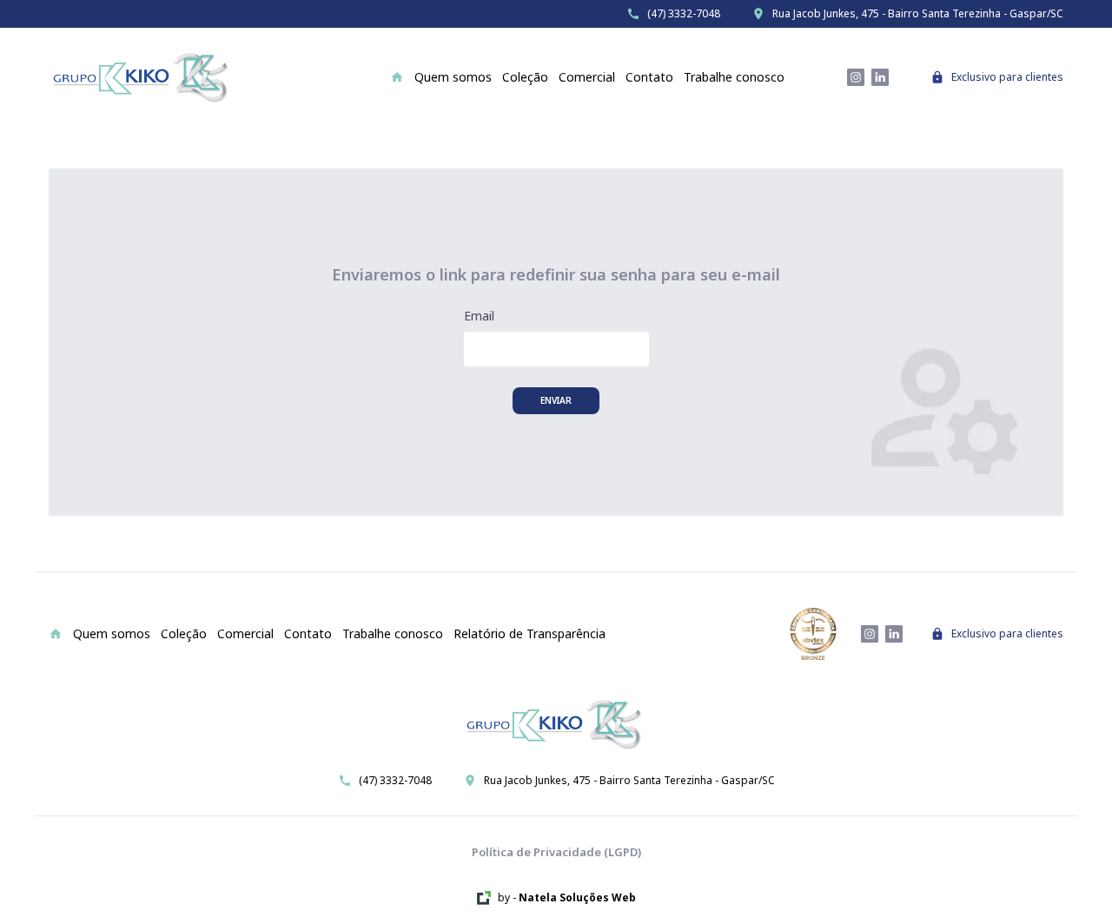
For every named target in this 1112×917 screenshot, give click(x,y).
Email (479, 315)
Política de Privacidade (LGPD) (556, 852)
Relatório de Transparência (529, 633)
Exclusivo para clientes (1007, 77)
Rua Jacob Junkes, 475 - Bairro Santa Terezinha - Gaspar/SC (917, 14)
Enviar (556, 400)
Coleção (525, 77)
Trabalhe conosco (734, 77)
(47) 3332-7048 (683, 14)
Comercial (587, 77)
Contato (649, 77)
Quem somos (453, 77)
